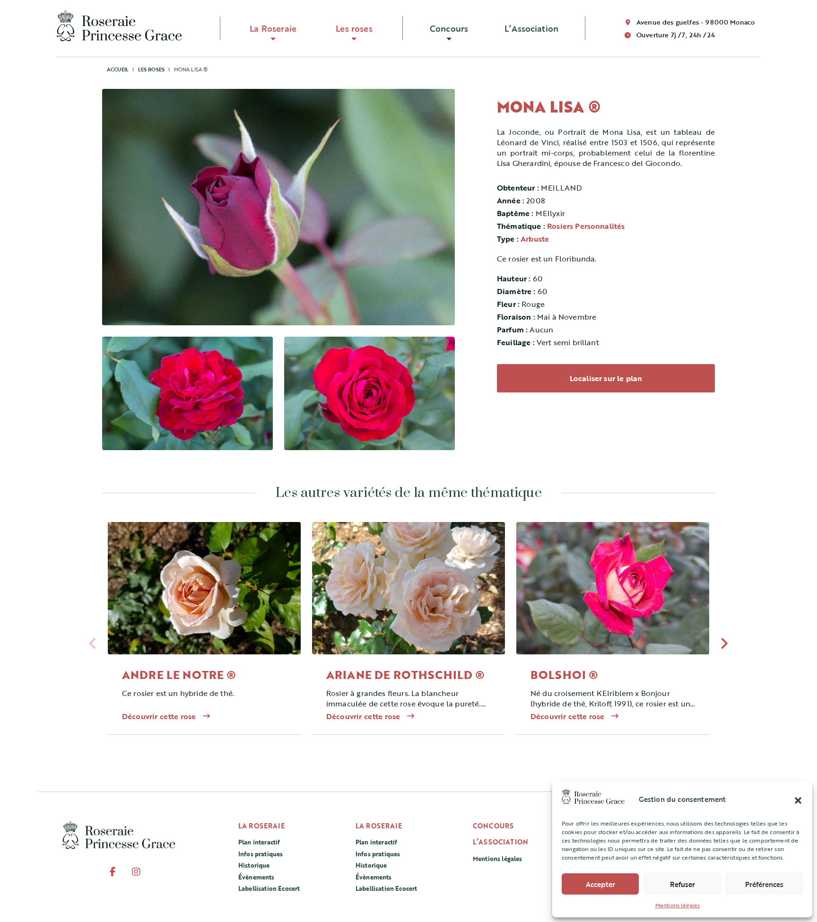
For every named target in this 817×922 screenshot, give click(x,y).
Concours (449, 28)
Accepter (600, 884)
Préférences (764, 884)
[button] (798, 799)
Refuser (682, 884)
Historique (254, 865)
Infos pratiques (260, 854)
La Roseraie (273, 28)
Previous (93, 646)
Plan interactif (259, 842)
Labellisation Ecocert (269, 888)
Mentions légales (677, 905)
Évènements (256, 877)
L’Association (531, 28)
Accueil (118, 69)
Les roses (354, 28)
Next (724, 646)
